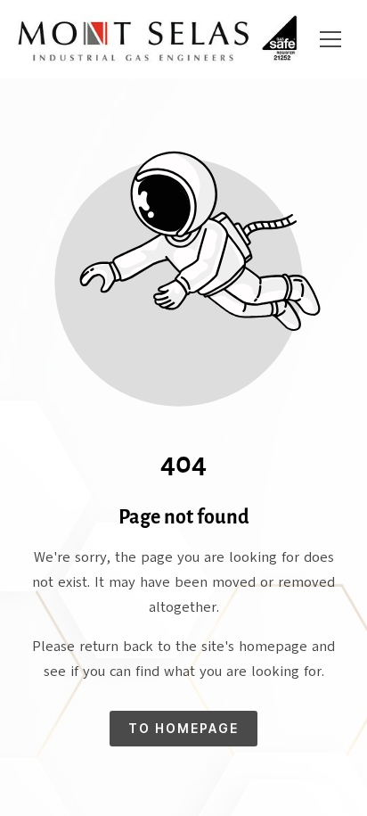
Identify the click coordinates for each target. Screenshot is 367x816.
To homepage (183, 728)
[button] (330, 39)
